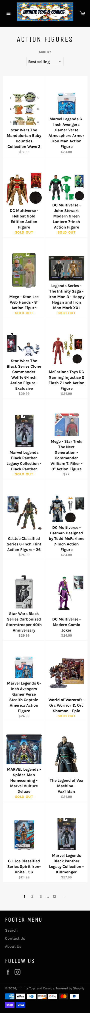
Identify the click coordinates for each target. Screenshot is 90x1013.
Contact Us (15, 938)
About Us (13, 946)
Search (11, 930)
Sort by (45, 51)
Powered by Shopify (70, 988)
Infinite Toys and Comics (36, 988)
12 (54, 896)
